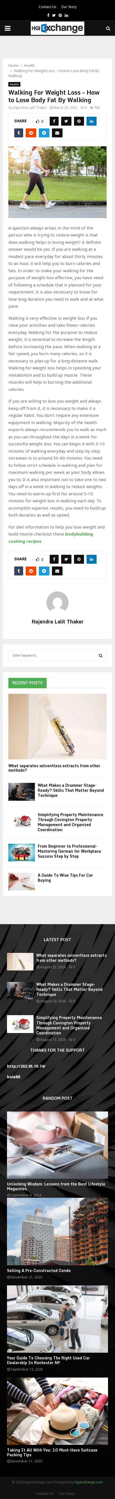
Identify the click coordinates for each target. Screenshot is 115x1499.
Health (14, 84)
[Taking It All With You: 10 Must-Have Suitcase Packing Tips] (57, 1411)
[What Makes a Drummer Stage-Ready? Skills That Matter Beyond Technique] (21, 791)
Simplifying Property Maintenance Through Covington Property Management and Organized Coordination (70, 822)
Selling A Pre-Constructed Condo (39, 1270)
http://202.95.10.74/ (26, 1066)
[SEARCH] (101, 655)
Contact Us (47, 6)
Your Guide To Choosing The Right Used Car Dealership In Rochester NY (48, 1360)
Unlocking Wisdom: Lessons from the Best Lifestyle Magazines (56, 1186)
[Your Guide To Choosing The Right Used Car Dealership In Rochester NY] (57, 1319)
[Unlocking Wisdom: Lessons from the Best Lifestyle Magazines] (57, 1145)
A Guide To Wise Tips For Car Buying (65, 877)
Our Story (68, 6)
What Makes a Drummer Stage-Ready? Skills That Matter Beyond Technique (71, 790)
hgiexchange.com (89, 1482)
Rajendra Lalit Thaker (30, 107)
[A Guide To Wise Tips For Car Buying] (21, 881)
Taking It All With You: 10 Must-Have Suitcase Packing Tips (52, 1452)
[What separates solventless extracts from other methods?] (57, 726)
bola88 (13, 1076)
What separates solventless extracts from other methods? (54, 768)
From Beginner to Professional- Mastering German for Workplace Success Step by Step (69, 851)
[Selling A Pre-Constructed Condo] (57, 1231)
